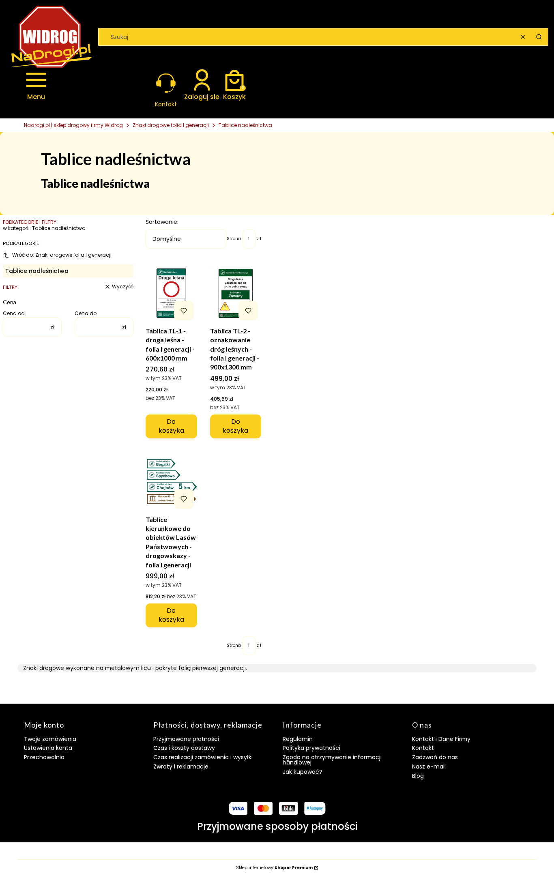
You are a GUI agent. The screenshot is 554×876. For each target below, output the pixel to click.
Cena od (14, 313)
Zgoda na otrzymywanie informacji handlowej (332, 759)
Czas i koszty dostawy (184, 748)
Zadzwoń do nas (435, 757)
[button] (539, 37)
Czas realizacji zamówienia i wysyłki (203, 757)
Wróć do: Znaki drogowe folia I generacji (62, 254)
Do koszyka (171, 426)
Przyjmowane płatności (186, 739)
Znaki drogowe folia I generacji (171, 125)
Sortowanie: (162, 222)
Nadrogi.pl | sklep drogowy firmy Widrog (73, 125)
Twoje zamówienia (50, 739)
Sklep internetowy (274, 867)
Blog (418, 776)
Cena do (86, 313)
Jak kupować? (302, 772)
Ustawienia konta (48, 748)
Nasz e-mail (429, 766)
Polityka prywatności (311, 748)
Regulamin (298, 739)
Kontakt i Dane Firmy (441, 739)
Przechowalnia (44, 757)
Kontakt (423, 748)
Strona (234, 238)
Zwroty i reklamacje (180, 766)
